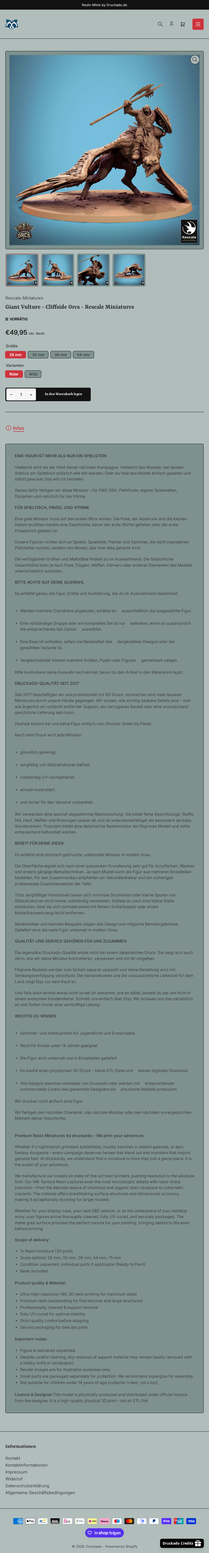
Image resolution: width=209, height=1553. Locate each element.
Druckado (94, 1546)
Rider (14, 374)
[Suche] (160, 24)
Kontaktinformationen (26, 1465)
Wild (33, 374)
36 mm (61, 355)
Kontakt (12, 1458)
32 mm (38, 355)
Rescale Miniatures (24, 298)
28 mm (15, 355)
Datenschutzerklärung (27, 1485)
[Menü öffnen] (198, 24)
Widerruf (14, 1478)
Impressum (16, 1471)
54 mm (83, 355)
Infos (18, 428)
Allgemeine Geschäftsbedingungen (40, 1492)
